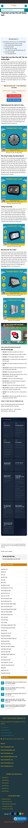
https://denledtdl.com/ (7, 759)
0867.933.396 (5, 785)
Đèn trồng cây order (5, 659)
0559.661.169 (5, 788)
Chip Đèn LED (4, 569)
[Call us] (20, 814)
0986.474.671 (5, 777)
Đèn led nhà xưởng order (7, 614)
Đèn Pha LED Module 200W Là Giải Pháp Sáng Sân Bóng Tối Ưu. (15, 688)
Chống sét (3, 572)
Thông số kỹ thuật (8, 47)
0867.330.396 (5, 780)
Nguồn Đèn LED (5, 670)
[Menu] (2, 6)
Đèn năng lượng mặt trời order (8, 627)
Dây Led (3, 574)
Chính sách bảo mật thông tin (9, 804)
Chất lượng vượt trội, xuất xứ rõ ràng (12, 43)
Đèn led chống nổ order (6, 598)
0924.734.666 (5, 791)
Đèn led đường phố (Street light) (8, 609)
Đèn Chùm (3, 582)
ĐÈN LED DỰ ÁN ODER (6, 606)
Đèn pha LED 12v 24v (6, 633)
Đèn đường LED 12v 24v (7, 588)
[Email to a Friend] (15, 539)
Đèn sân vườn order (5, 651)
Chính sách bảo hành (7, 801)
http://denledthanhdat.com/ (8, 750)
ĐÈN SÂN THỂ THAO (6, 649)
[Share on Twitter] (13, 539)
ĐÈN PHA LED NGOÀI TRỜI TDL (9, 638)
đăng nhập (9, 559)
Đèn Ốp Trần (4, 630)
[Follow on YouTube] (23, 814)
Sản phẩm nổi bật (10, 53)
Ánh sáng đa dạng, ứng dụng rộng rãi (12, 45)
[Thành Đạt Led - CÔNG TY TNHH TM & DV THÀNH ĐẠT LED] (14, 6)
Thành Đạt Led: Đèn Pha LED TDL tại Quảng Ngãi (13, 41)
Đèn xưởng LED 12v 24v (7, 662)
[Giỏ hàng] (26, 6)
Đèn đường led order (6, 590)
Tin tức (12, 544)
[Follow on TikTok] (12, 814)
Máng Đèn (3, 667)
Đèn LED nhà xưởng (6, 732)
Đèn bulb (3, 580)
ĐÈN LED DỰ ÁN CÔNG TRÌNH (8, 604)
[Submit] (25, 10)
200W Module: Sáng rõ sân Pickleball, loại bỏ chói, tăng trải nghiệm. (16, 682)
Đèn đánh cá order (5, 585)
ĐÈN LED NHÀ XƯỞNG (6, 612)
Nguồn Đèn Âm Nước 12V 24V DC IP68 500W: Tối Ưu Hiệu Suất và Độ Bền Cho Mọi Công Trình (15, 701)
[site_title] (14, 822)
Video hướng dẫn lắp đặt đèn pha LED (15, 50)
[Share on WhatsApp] (8, 539)
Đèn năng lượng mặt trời (8, 735)
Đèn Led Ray (4, 622)
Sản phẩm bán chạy (5, 673)
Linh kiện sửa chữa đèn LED (7, 665)
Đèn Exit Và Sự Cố (5, 593)
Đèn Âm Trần (4, 577)
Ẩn (17, 39)
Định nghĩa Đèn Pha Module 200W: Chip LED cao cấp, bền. (15, 694)
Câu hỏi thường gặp (8, 52)
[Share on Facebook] (10, 539)
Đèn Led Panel (4, 620)
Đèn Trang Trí (4, 657)
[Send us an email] (18, 814)
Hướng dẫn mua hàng (7, 806)
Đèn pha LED (5, 727)
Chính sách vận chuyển (7, 809)
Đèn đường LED (6, 730)
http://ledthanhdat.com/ (7, 753)
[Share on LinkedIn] (20, 539)
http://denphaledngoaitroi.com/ (9, 756)
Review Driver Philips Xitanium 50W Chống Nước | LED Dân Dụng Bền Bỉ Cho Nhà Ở (15, 705)
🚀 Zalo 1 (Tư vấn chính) (14, 96)
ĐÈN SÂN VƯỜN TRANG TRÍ (8, 654)
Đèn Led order (4, 617)
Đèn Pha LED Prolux (6, 643)
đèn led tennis (6, 545)
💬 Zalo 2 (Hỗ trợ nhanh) (14, 100)
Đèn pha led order (5, 641)
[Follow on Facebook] (10, 814)
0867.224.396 (5, 783)
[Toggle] (26, 604)
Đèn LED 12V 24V (5, 596)
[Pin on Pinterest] (18, 539)
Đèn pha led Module (6, 636)
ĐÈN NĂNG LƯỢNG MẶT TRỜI (8, 625)
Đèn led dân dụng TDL (6, 601)
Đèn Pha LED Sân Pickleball (7, 646)
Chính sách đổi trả (6, 799)
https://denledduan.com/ (7, 763)
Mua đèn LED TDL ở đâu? (10, 48)
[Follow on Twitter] (15, 814)
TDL (23, 822)
